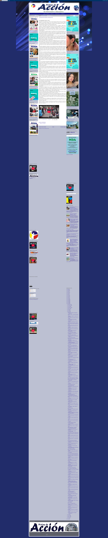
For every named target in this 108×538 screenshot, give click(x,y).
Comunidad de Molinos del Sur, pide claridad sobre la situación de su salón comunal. (74, 225)
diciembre (69, 304)
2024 (68, 291)
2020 (68, 295)
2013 (68, 302)
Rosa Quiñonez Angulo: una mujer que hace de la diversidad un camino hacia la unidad (74, 254)
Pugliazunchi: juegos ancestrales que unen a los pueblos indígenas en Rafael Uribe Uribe (74, 219)
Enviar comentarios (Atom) (45, 128)
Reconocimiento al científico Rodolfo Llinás (73, 432)
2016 (68, 299)
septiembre (69, 307)
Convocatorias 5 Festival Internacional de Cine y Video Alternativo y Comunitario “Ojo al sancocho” (72, 234)
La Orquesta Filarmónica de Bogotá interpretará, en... (72, 513)
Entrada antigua (63, 126)
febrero (69, 516)
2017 (68, 298)
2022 (68, 293)
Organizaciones (57, 13)
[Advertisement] (34, 150)
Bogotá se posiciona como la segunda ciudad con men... (72, 400)
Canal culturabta (70, 502)
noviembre (69, 305)
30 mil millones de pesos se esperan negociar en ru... (72, 462)
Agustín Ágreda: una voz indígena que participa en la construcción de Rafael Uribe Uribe (74, 248)
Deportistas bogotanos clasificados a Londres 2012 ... (72, 380)
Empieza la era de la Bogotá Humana (72, 345)
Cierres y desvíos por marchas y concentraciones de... (72, 359)
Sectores (48, 13)
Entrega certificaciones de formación (72, 440)
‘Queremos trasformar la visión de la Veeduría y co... (72, 401)
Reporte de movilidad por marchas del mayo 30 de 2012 (72, 356)
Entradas (32, 294)
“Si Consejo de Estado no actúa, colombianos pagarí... (72, 364)
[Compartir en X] (55, 119)
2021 (68, 294)
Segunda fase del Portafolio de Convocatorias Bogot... (71, 491)
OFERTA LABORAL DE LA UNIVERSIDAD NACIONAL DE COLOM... (73, 447)
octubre (69, 306)
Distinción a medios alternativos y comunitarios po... (72, 374)
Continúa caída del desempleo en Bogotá (73, 322)
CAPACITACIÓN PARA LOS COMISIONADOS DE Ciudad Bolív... (72, 395)
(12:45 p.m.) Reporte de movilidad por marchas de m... (72, 352)
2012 (68, 303)
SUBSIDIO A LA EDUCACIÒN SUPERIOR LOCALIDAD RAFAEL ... (73, 412)
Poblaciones (52, 13)
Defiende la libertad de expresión (72, 492)
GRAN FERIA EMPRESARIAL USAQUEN (73, 378)
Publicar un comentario (43, 123)
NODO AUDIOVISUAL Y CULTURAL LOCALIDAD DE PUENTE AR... (72, 427)
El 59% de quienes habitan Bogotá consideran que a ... (72, 495)
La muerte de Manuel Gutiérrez (71, 337)
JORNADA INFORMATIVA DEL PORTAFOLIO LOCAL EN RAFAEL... (73, 481)
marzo (69, 515)
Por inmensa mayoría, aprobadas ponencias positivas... (72, 422)
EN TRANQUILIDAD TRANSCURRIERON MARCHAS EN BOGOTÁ (73, 342)
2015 (68, 300)
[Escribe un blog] (54, 119)
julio (68, 309)
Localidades (62, 13)
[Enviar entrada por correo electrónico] (52, 119)
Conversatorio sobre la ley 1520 (71, 467)
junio (68, 310)
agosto (69, 308)
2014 (68, 301)
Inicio (44, 13)
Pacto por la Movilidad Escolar (71, 503)
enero (68, 517)
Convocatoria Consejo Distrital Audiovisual (73, 454)
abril (68, 514)
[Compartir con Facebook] (56, 119)
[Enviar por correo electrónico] (53, 119)
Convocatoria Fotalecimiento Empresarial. (73, 453)
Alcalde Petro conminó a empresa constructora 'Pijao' (72, 431)
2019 (68, 296)
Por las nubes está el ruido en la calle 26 (73, 377)
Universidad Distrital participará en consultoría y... (72, 471)
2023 (68, 292)
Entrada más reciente (42, 126)
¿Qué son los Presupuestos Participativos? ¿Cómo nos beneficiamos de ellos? (73, 214)
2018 (68, 297)
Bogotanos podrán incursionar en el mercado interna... (72, 330)
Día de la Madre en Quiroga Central (72, 468)
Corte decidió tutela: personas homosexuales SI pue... (71, 385)
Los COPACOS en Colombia (69, 229)
